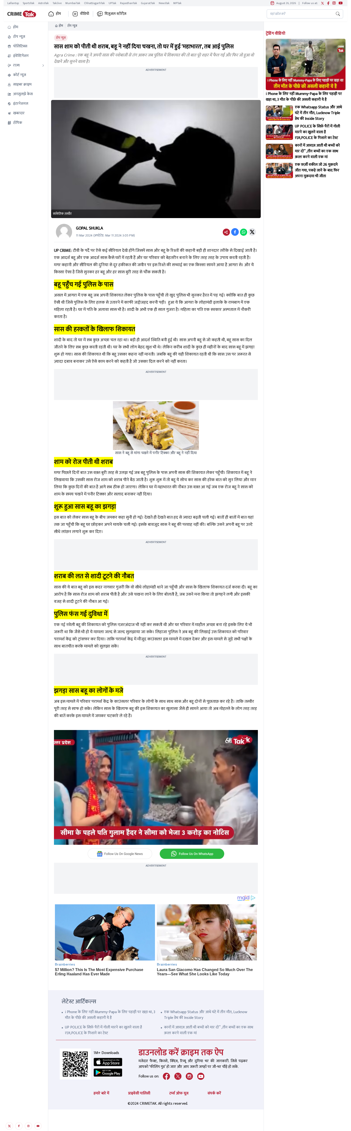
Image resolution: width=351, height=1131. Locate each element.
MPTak (177, 3)
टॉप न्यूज (72, 25)
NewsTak (164, 3)
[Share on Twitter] (252, 232)
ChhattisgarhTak (94, 3)
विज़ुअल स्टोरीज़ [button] (115, 14)
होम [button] (58, 14)
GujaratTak (148, 3)
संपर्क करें (214, 1093)
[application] (156, 787)
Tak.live (57, 3)
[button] (26, 27)
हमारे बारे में (101, 1093)
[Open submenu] (43, 65)
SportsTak (28, 3)
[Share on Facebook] (235, 232)
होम (61, 25)
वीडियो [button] (84, 14)
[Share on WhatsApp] (243, 232)
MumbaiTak (72, 3)
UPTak (112, 3)
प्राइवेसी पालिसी (139, 1093)
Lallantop (13, 3)
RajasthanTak (128, 3)
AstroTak (43, 3)
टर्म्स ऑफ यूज (178, 1093)
